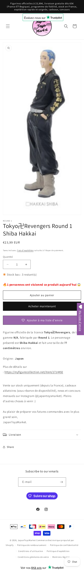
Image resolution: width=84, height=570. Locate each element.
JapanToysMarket (27, 540)
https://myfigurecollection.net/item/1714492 (33, 372)
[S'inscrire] (61, 482)
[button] (8, 26)
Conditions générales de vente (33, 557)
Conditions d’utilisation (30, 551)
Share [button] (10, 447)
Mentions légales (61, 557)
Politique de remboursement (31, 545)
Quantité (8, 256)
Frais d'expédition (25, 250)
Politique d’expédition (58, 551)
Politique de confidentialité (64, 545)
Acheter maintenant (42, 306)
